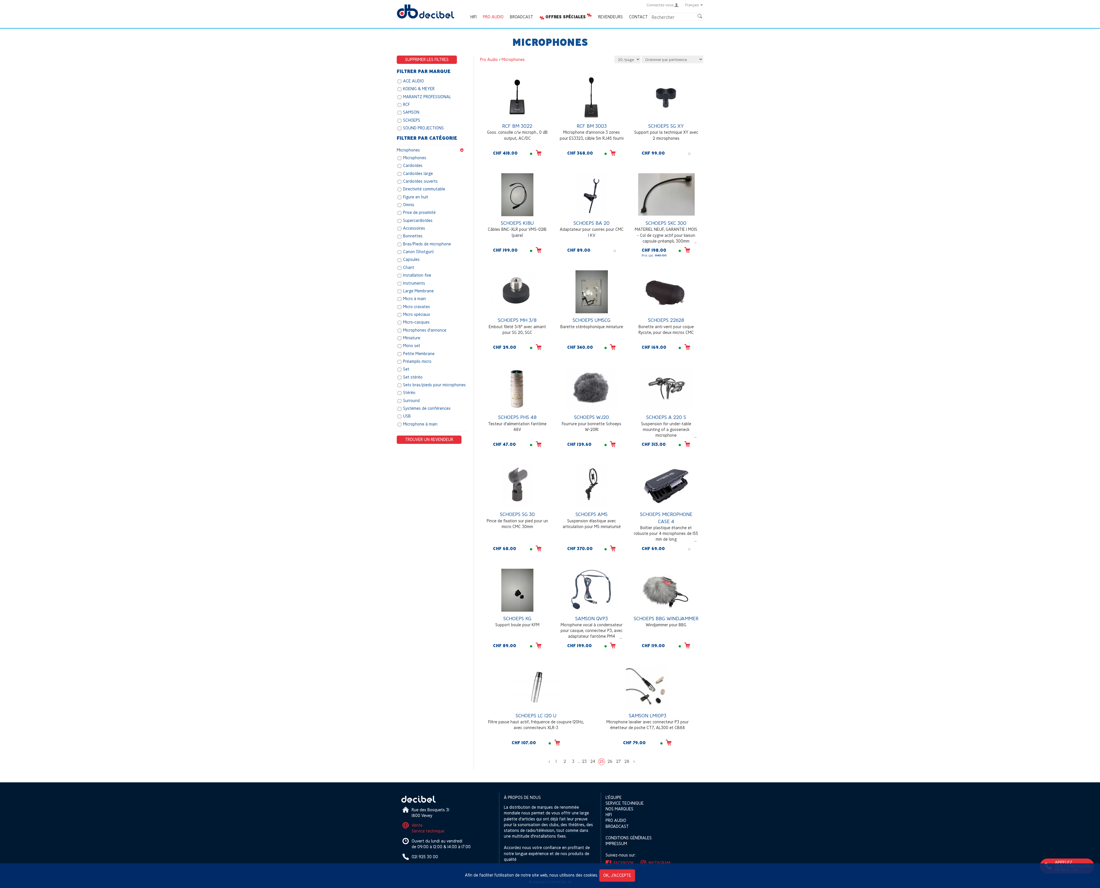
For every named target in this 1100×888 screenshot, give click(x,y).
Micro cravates (416, 306)
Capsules (411, 259)
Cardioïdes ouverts (420, 181)
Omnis (408, 204)
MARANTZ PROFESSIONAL (427, 96)
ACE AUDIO (413, 80)
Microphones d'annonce (424, 330)
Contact (638, 16)
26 (610, 761)
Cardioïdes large (418, 173)
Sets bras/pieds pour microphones (434, 384)
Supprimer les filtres (427, 59)
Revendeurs (610, 16)
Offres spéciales (565, 16)
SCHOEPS (411, 120)
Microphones (408, 149)
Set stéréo (413, 377)
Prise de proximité (419, 212)
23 (584, 761)
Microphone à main (420, 424)
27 (618, 761)
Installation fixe (417, 275)
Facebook (624, 863)
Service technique (428, 830)
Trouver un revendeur (429, 439)
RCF (406, 104)
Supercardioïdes (418, 220)
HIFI (473, 16)
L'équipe (614, 797)
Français (692, 5)
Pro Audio (493, 16)
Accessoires (414, 228)
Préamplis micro (417, 361)
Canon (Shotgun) (418, 251)
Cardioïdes (413, 165)
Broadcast (521, 16)
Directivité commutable (424, 189)
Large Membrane (418, 290)
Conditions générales (629, 837)
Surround (411, 400)
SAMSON (411, 112)
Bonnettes (413, 236)
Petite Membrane (419, 353)
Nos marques (619, 808)
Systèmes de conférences (427, 408)
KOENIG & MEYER (419, 88)
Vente (417, 825)
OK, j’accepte (617, 875)
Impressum (616, 843)
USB (407, 416)
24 (592, 761)
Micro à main (414, 298)
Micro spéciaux (416, 314)
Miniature (411, 337)
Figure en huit (415, 196)
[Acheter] (539, 153)
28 (626, 761)
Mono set (411, 345)
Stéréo (409, 392)
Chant (408, 267)
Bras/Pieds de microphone (427, 243)
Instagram (659, 863)
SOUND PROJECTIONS (423, 127)
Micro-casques (416, 322)
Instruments (414, 283)
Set (406, 369)
